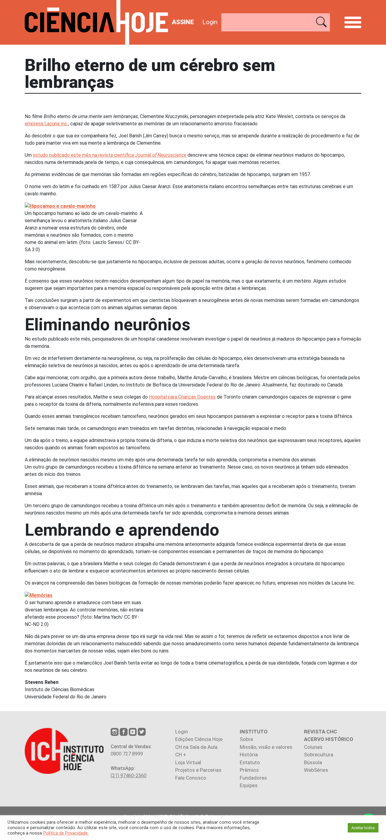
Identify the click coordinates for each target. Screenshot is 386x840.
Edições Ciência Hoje (199, 739)
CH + (180, 755)
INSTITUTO (253, 732)
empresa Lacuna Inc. (46, 124)
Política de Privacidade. (66, 833)
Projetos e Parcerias (198, 770)
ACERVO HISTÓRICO (328, 739)
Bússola (313, 762)
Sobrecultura (318, 755)
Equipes (249, 785)
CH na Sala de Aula (196, 747)
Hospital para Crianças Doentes (182, 397)
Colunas (313, 747)
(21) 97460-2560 (129, 775)
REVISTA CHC (320, 732)
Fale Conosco (190, 778)
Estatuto (250, 762)
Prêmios (249, 770)
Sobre (246, 739)
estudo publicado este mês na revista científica (109, 155)
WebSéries (316, 770)
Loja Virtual (188, 762)
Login (209, 22)
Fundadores (253, 778)
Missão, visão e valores (266, 747)
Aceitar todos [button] (363, 828)
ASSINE (183, 22)
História (249, 755)
